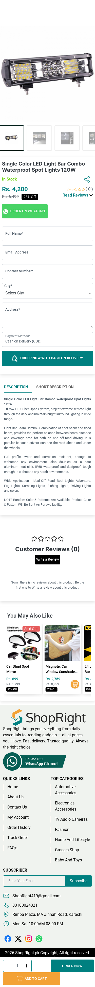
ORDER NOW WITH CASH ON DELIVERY (51, 358)
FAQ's (12, 847)
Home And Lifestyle (72, 839)
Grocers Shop (67, 849)
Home (12, 786)
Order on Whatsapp (27, 211)
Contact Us (17, 807)
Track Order (17, 837)
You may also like (30, 615)
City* (8, 286)
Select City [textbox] (14, 293)
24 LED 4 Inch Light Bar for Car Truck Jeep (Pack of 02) (61, 671)
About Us (15, 797)
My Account (18, 817)
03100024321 (24, 905)
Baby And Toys (68, 860)
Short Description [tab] (55, 387)
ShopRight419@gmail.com (36, 895)
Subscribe (78, 880)
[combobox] (47, 293)
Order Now (73, 966)
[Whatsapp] (39, 938)
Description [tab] (16, 387)
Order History (19, 827)
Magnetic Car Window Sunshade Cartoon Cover (21, 671)
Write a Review (47, 559)
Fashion (62, 829)
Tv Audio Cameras (71, 819)
